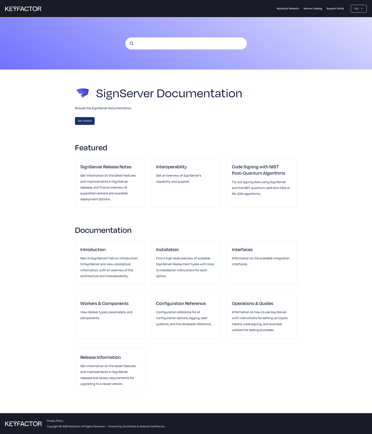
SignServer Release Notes (105, 166)
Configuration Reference (181, 303)
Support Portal (335, 8)
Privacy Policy (55, 420)
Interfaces (242, 249)
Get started (85, 120)
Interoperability (171, 166)
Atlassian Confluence (152, 426)
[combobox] (186, 43)
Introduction (93, 249)
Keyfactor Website (288, 8)
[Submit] (131, 43)
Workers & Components (104, 303)
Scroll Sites (129, 426)
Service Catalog (313, 8)
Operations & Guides (252, 303)
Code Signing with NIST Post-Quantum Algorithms (258, 170)
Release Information (100, 357)
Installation (167, 249)
